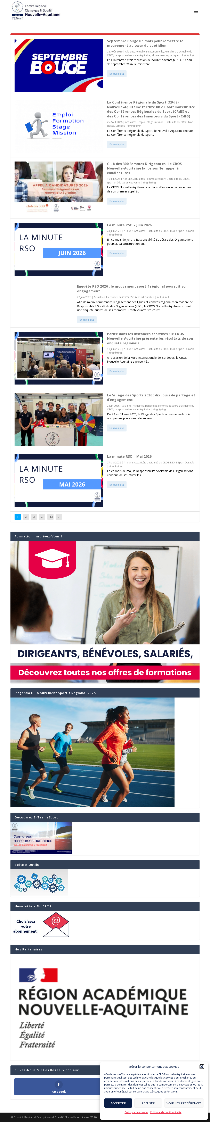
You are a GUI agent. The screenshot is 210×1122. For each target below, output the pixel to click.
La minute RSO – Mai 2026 (129, 456)
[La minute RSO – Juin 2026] (59, 249)
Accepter (118, 1103)
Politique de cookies (136, 1112)
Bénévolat (151, 405)
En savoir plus (117, 73)
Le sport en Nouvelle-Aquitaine (133, 55)
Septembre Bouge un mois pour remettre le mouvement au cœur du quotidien (145, 43)
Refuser (148, 1103)
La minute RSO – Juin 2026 (129, 225)
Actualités (170, 51)
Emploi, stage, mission (150, 122)
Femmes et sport (155, 179)
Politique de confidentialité (165, 1112)
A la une (129, 51)
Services (120, 125)
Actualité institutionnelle (149, 51)
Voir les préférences (184, 1103)
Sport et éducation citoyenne (123, 182)
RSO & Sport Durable (182, 231)
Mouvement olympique (165, 55)
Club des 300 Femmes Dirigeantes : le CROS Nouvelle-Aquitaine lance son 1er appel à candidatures (144, 168)
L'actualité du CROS (176, 122)
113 (50, 517)
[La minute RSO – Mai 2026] (59, 480)
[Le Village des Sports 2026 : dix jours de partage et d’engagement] (59, 419)
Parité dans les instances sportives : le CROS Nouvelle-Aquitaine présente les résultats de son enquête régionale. (150, 338)
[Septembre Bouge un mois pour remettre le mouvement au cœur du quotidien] (59, 65)
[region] (105, 1007)
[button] (202, 1067)
